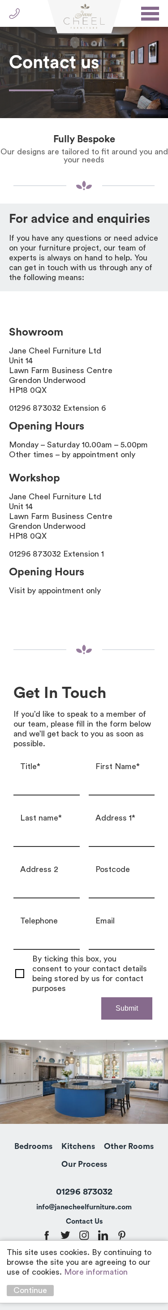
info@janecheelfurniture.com (84, 1207)
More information (96, 1272)
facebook (47, 1235)
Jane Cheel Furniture (84, 17)
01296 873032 (14, 13)
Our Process (84, 1164)
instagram (84, 1235)
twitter (65, 1235)
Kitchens (78, 1146)
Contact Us (84, 1221)
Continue (30, 1290)
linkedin (103, 1235)
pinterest (122, 1235)
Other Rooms (129, 1146)
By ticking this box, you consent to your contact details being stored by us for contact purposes (89, 973)
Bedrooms (33, 1146)
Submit (127, 1008)
